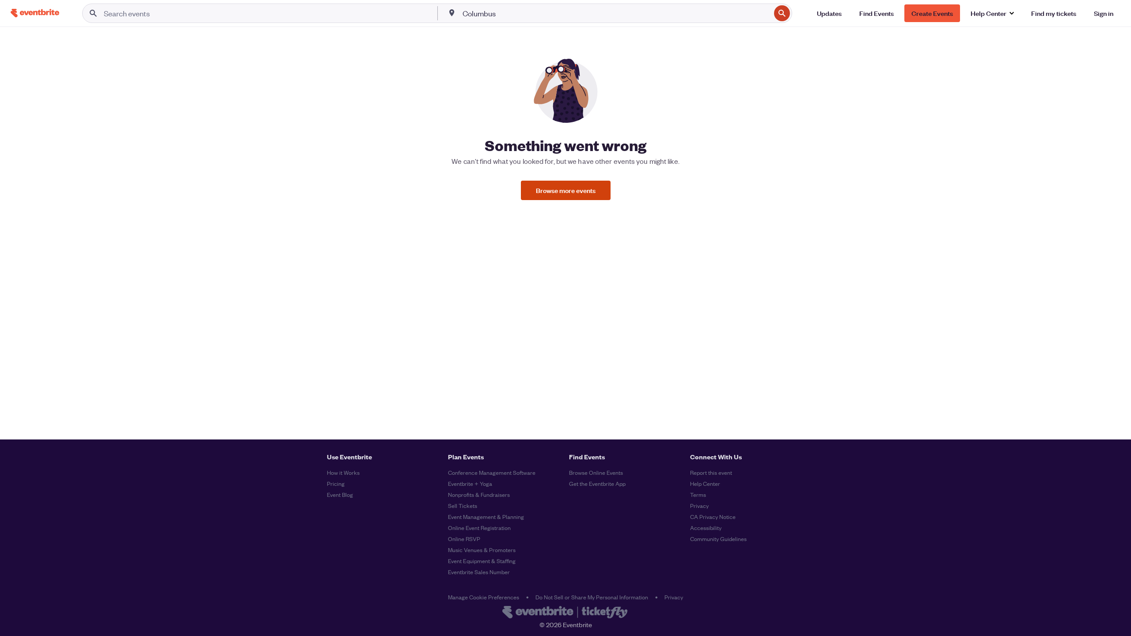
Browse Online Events (596, 472)
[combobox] (615, 13)
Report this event (711, 472)
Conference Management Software (491, 472)
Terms (698, 494)
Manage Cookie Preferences (483, 597)
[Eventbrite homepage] (565, 613)
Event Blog (340, 494)
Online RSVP (464, 538)
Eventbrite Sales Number (479, 572)
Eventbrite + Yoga (470, 483)
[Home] (35, 13)
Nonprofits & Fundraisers (479, 494)
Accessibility (705, 527)
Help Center (705, 483)
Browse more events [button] (566, 190)
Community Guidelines (718, 538)
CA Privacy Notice (713, 516)
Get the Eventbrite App (597, 483)
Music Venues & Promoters (482, 549)
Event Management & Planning (486, 516)
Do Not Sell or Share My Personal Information (591, 597)
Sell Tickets (462, 505)
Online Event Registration (479, 527)
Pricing (336, 483)
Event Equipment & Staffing (482, 560)
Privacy (699, 505)
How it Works (343, 472)
